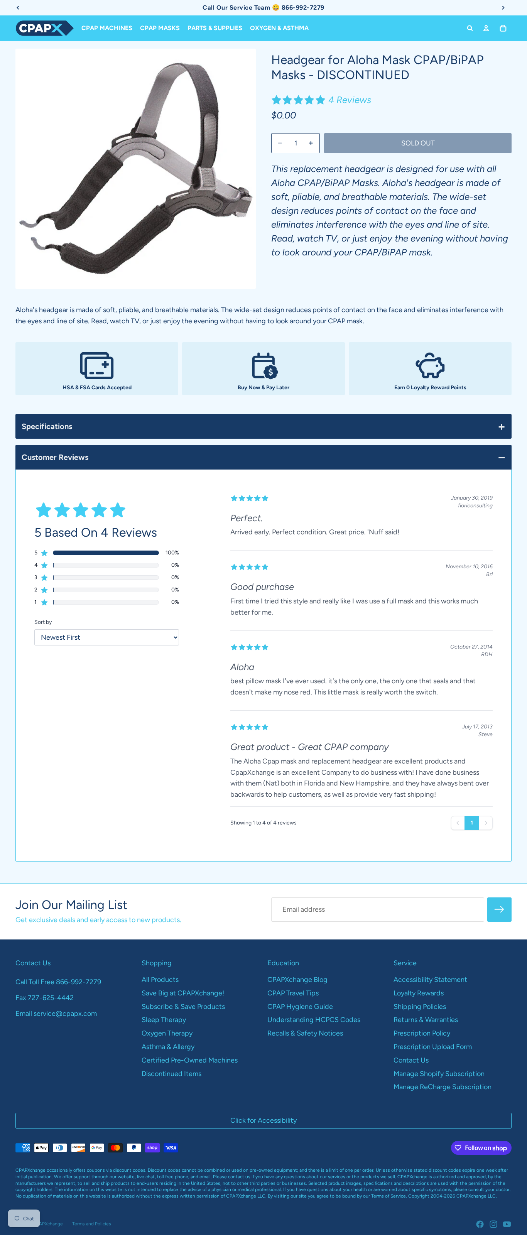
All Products (160, 979)
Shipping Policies (420, 1006)
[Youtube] (507, 1224)
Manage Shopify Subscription (439, 1073)
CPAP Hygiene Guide (300, 1006)
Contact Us (411, 1060)
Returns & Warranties (426, 1019)
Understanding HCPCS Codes (313, 1019)
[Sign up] (499, 909)
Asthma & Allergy (168, 1046)
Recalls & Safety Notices (305, 1033)
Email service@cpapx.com (56, 1013)
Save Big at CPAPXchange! (183, 993)
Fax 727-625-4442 (44, 997)
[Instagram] (493, 1224)
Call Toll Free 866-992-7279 (58, 982)
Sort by (43, 622)
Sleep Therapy (164, 1019)
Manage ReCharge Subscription (443, 1087)
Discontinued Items (171, 1073)
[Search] (469, 28)
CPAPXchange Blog (297, 979)
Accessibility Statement (430, 979)
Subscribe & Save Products (183, 1006)
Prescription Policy (422, 1033)
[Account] (486, 28)
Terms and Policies (91, 1224)
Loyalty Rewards (419, 993)
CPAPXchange (48, 1224)
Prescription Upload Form (433, 1046)
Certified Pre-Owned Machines (190, 1060)
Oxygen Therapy (167, 1033)
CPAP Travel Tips (293, 993)
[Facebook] (480, 1224)
